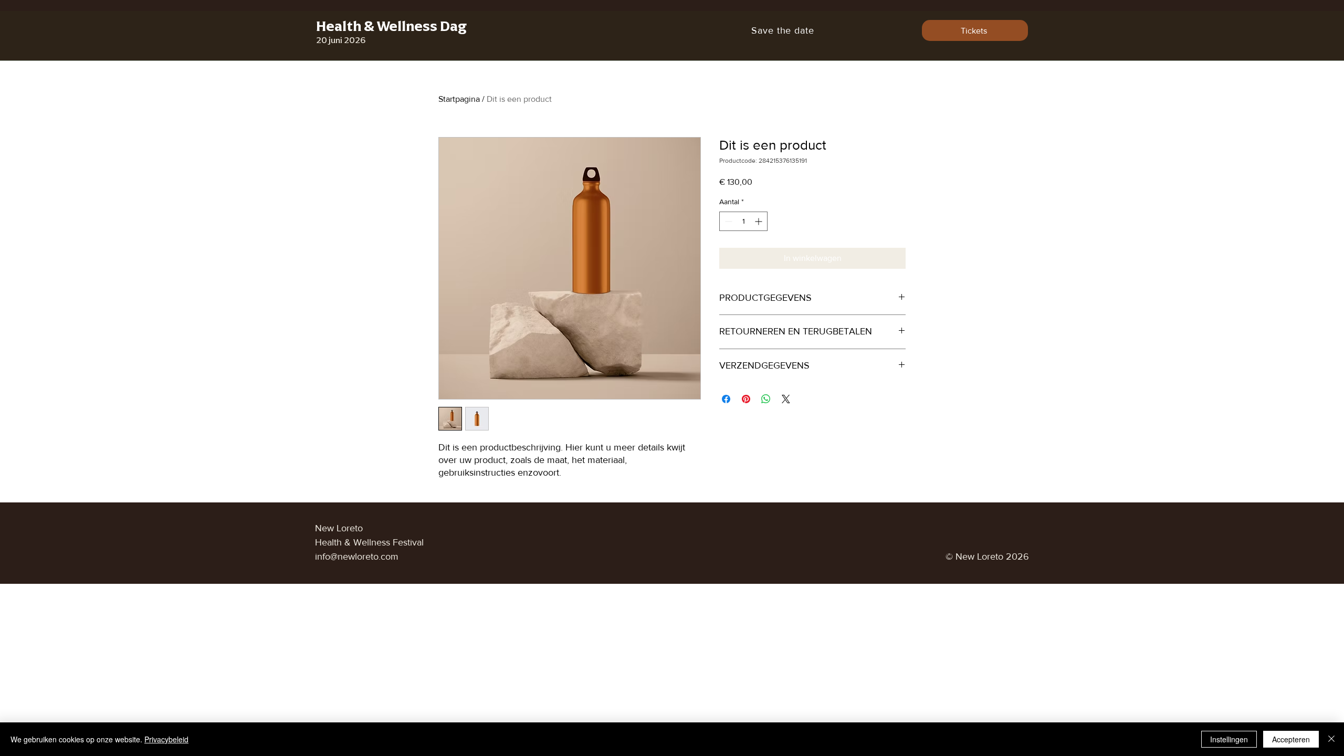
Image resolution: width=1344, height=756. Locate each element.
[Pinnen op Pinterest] (746, 399)
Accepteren (1291, 739)
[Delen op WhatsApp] (766, 399)
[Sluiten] (1331, 739)
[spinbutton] (743, 221)
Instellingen (1229, 739)
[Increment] (759, 221)
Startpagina (459, 98)
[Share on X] (786, 399)
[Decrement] (727, 221)
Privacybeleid (166, 739)
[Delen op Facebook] (726, 399)
